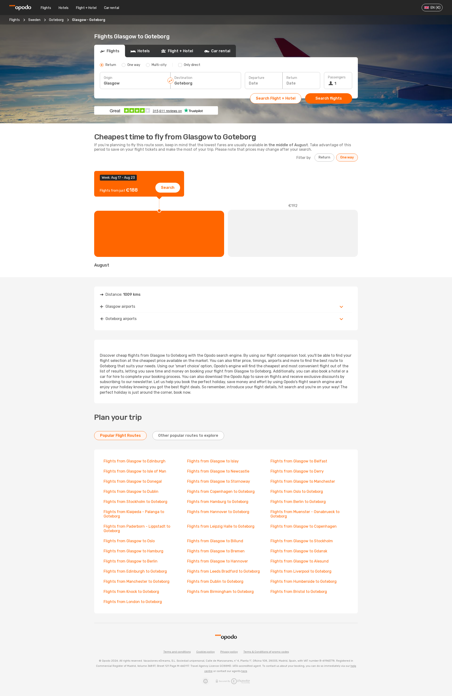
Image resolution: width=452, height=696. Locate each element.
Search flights (328, 98)
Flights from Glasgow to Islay (213, 461)
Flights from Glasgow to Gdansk (298, 551)
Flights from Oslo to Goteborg (296, 491)
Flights (46, 8)
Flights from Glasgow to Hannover (217, 561)
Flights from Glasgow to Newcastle (218, 471)
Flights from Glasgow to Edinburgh (134, 461)
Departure (256, 78)
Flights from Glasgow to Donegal (133, 481)
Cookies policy (205, 651)
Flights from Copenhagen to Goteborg (221, 491)
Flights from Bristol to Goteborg (298, 591)
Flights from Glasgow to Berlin (130, 561)
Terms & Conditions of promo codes (266, 651)
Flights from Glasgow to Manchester (302, 481)
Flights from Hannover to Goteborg (218, 512)
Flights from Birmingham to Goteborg (220, 591)
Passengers (337, 77)
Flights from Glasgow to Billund (215, 541)
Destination (183, 78)
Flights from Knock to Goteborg (131, 591)
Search (167, 187)
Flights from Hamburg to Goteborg (217, 501)
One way (347, 157)
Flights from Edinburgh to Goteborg (135, 571)
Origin (108, 78)
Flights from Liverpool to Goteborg (300, 571)
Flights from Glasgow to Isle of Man (135, 471)
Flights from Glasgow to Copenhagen (303, 526)
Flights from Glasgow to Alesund (299, 561)
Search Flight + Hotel (275, 98)
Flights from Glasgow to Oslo (129, 541)
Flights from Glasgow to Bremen (216, 551)
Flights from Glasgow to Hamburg (133, 551)
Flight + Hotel (86, 8)
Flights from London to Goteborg (133, 601)
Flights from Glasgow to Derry (297, 471)
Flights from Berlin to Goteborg (298, 501)
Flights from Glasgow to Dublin (131, 491)
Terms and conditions (177, 651)
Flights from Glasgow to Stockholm (301, 541)
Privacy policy (229, 651)
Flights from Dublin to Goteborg (215, 581)
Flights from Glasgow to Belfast (298, 461)
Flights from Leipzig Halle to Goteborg (220, 526)
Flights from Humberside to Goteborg (303, 581)
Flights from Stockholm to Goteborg (135, 501)
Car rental (111, 8)
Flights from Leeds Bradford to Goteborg (223, 571)
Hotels (64, 8)
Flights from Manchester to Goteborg (137, 581)
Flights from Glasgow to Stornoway (218, 481)
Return (292, 78)
